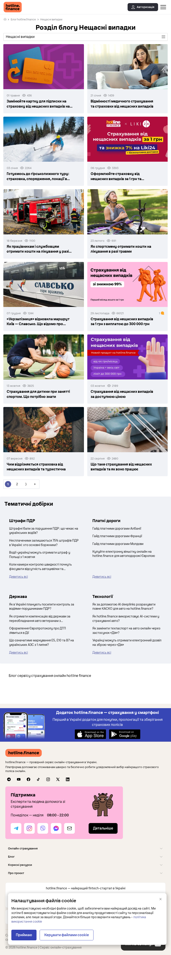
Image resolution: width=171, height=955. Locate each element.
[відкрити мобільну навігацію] (163, 7)
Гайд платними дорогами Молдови (117, 544)
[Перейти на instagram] (48, 779)
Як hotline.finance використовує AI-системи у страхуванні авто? (125, 619)
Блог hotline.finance (23, 19)
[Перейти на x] (57, 779)
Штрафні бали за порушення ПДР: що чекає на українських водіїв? (43, 531)
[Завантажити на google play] (125, 734)
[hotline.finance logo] (13, 7)
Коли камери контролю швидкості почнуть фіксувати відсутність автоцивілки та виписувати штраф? (40, 567)
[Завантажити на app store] (90, 734)
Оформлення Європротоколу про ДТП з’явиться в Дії (37, 631)
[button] (85, 848)
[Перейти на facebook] (28, 779)
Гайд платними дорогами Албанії (116, 529)
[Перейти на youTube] (18, 779)
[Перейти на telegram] (8, 779)
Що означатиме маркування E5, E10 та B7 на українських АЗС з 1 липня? (41, 643)
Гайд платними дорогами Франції (117, 536)
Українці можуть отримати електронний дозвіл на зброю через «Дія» (126, 643)
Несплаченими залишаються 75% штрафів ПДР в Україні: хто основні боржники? (44, 543)
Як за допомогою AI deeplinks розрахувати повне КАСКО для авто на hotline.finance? (123, 607)
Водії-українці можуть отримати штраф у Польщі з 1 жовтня (39, 555)
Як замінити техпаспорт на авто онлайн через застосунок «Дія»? (126, 631)
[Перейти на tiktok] (38, 779)
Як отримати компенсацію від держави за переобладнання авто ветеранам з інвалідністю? (39, 619)
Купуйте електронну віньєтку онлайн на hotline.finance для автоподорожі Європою (123, 554)
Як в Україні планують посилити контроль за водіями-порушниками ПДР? (41, 607)
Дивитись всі (18, 577)
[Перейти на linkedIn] (67, 779)
